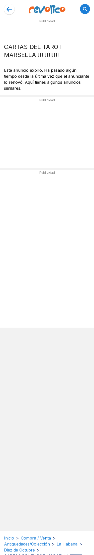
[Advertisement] (47, 30)
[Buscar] (85, 9)
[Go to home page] (47, 9)
